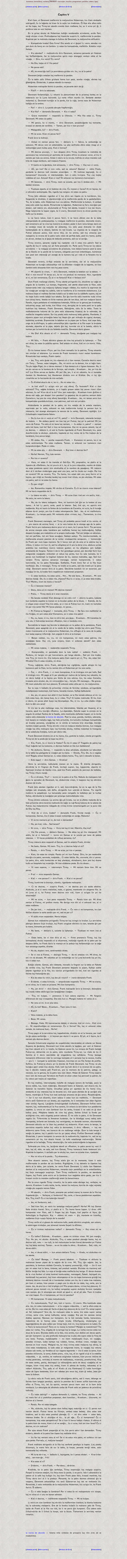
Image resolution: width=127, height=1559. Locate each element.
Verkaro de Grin (65, 7)
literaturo (53, 1)
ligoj (96, 1)
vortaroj (46, 1)
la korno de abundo (55, 717)
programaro (76, 1)
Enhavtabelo (96, 7)
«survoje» (61, 1)
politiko (85, 1)
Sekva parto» (43, 7)
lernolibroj (38, 1)
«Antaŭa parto (31, 7)
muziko (69, 1)
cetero (91, 1)
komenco (29, 1)
